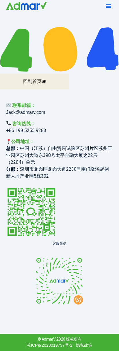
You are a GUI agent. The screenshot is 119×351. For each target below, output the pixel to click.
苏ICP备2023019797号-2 (49, 345)
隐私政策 (84, 345)
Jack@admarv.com (25, 112)
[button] (108, 6)
